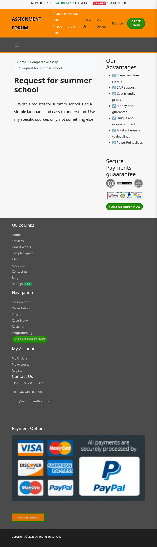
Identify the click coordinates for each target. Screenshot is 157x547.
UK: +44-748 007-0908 (27, 392)
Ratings (21, 284)
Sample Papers (23, 253)
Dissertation (21, 308)
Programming (22, 333)
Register (118, 23)
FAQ (15, 259)
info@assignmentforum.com (33, 401)
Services (18, 241)
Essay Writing (21, 302)
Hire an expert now (29, 339)
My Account (20, 364)
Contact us (19, 271)
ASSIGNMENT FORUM (26, 23)
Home (21, 62)
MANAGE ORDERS (28, 517)
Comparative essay (44, 62)
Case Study (20, 320)
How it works (21, 247)
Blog (15, 278)
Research (18, 326)
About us (18, 265)
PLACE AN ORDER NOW (124, 206)
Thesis (16, 314)
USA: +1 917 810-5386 (27, 383)
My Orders (19, 358)
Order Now (136, 23)
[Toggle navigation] (17, 44)
